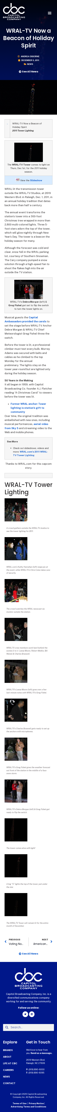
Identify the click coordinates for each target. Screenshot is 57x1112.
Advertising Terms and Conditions (28, 1107)
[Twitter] (25, 1014)
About (7, 1056)
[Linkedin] (32, 1014)
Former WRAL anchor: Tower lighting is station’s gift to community (28, 408)
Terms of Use (19, 1103)
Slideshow (36, 180)
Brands (8, 1050)
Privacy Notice (36, 1103)
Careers (8, 1070)
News (30, 64)
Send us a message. (41, 1053)
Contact (9, 1083)
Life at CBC (10, 1063)
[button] (50, 13)
